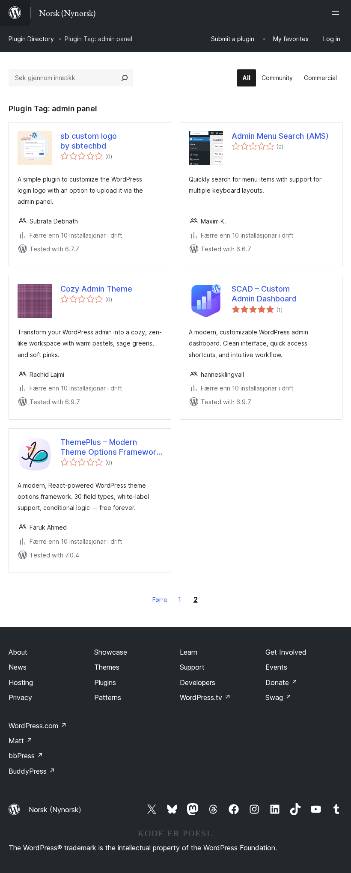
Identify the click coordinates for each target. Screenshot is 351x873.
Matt (21, 740)
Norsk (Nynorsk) (55, 809)
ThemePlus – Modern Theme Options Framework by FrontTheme (110, 447)
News (18, 667)
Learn (188, 652)
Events (276, 667)
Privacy (20, 697)
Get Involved (285, 652)
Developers (197, 682)
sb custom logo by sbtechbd (88, 140)
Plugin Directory (31, 38)
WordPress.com (38, 725)
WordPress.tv (205, 697)
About (18, 652)
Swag (278, 697)
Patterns (107, 697)
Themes (106, 667)
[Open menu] (337, 13)
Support (192, 667)
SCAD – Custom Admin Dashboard (264, 293)
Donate (281, 682)
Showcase (110, 652)
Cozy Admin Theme (96, 288)
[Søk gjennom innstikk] (124, 77)
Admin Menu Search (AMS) (280, 135)
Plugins (105, 682)
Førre (159, 599)
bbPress (26, 755)
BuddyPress (32, 771)
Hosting (21, 682)
